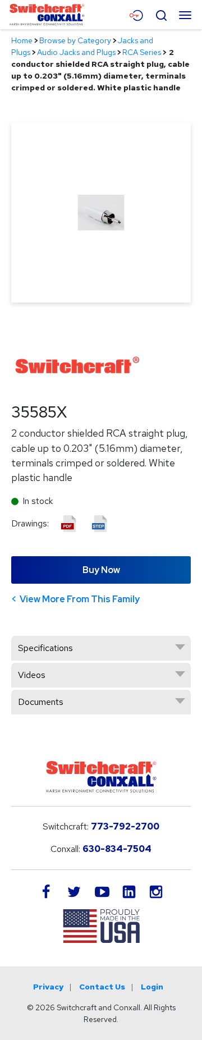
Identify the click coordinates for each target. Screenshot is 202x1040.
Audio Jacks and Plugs (76, 52)
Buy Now (101, 570)
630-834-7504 (117, 849)
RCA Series (141, 52)
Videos (31, 675)
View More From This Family (80, 599)
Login (152, 987)
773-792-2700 (125, 826)
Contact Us (102, 987)
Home (22, 40)
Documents (40, 702)
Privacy (48, 987)
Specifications (45, 648)
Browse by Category (75, 40)
